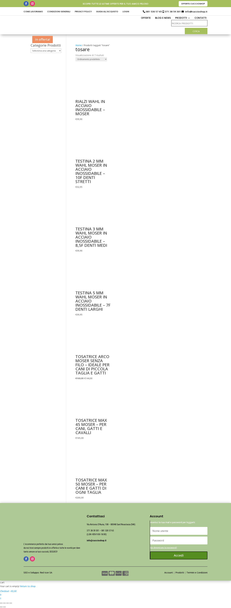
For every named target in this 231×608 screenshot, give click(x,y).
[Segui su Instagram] (32, 3)
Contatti (200, 18)
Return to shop (28, 586)
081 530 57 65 (154, 11)
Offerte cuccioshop (193, 3)
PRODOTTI (181, 18)
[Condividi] (4, 603)
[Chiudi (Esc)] (1, 603)
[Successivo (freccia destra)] (4, 606)
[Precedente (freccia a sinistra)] (1, 606)
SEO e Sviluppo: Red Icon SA (38, 572)
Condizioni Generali (58, 12)
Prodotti (179, 572)
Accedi (179, 555)
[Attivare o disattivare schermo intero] (7, 603)
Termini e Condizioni (197, 572)
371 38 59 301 (173, 11)
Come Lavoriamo (33, 12)
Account (168, 572)
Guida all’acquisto (107, 12)
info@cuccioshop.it (196, 11)
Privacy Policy (83, 12)
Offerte (146, 18)
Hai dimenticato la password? (163, 547)
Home (78, 45)
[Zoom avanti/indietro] (10, 603)
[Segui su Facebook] (26, 3)
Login (126, 12)
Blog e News (163, 18)
